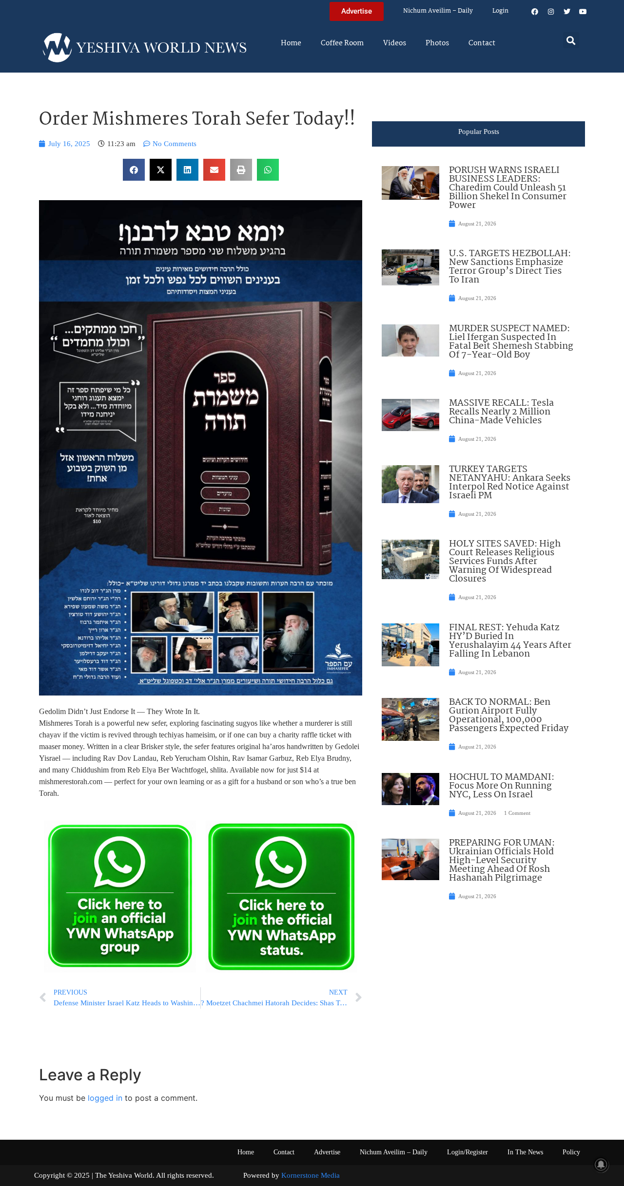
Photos (437, 43)
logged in (105, 1098)
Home (291, 43)
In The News (525, 1152)
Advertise (327, 1152)
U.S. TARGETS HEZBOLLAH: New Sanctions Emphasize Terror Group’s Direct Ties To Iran (510, 266)
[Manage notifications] (601, 1164)
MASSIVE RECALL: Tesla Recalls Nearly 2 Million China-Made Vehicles (501, 412)
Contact (481, 43)
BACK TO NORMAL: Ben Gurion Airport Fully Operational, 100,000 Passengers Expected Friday (508, 715)
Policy (571, 1152)
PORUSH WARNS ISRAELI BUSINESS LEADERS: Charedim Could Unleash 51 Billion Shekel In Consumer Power (507, 188)
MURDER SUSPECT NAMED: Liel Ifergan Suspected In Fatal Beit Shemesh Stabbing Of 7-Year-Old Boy (511, 341)
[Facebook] (535, 12)
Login (500, 11)
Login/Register (467, 1152)
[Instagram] (551, 12)
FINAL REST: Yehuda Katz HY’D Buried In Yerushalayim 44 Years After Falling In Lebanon (510, 641)
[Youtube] (583, 12)
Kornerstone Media (310, 1175)
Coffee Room (342, 43)
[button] (571, 40)
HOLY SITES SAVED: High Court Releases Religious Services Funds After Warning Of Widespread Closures (505, 561)
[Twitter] (567, 12)
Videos (394, 43)
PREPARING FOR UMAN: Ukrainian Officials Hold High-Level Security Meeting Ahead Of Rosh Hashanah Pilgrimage (502, 860)
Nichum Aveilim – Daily (438, 11)
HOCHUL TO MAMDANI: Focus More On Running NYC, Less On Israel (501, 786)
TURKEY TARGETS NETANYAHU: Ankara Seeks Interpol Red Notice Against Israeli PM (509, 482)
